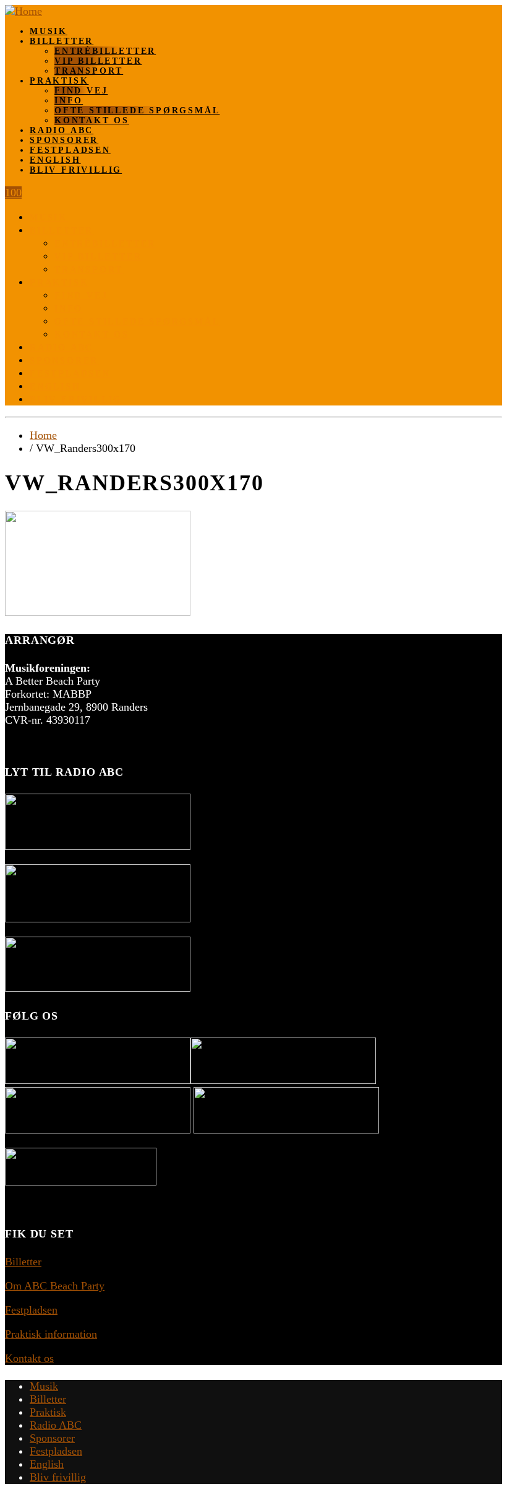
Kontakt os (91, 120)
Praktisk (59, 80)
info (68, 100)
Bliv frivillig (76, 170)
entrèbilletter (105, 51)
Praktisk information (51, 1334)
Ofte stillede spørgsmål (136, 110)
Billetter (61, 41)
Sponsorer (64, 140)
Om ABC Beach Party (54, 1286)
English (55, 160)
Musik (48, 31)
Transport (88, 71)
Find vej (81, 90)
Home (43, 435)
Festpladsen (70, 150)
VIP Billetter (98, 61)
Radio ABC (61, 130)
